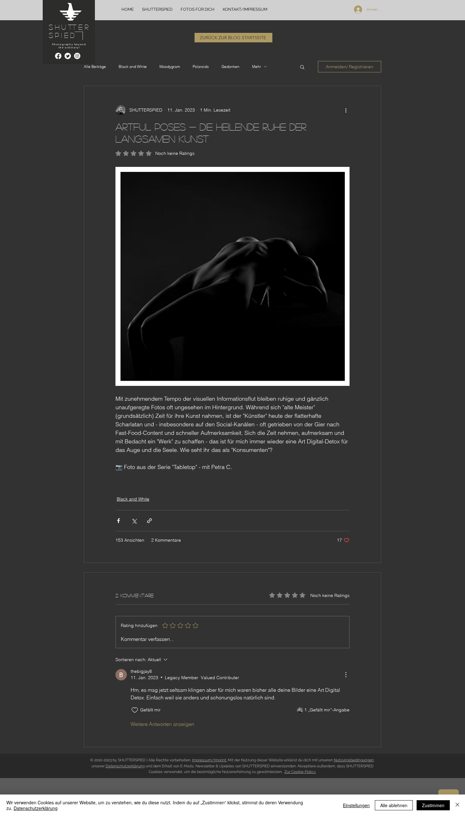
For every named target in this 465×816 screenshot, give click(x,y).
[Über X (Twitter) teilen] (134, 521)
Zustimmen (433, 805)
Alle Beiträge (95, 66)
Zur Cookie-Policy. (300, 772)
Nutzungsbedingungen (354, 760)
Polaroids (201, 66)
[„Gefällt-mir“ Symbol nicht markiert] (135, 710)
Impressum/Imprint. (209, 760)
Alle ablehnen (393, 805)
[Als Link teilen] (149, 521)
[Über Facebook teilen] (118, 521)
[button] (302, 66)
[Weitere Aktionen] (346, 110)
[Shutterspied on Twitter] (68, 56)
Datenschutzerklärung (125, 766)
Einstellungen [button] (356, 805)
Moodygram (169, 66)
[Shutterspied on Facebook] (58, 56)
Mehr (256, 66)
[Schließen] (457, 805)
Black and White (133, 66)
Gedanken (230, 66)
